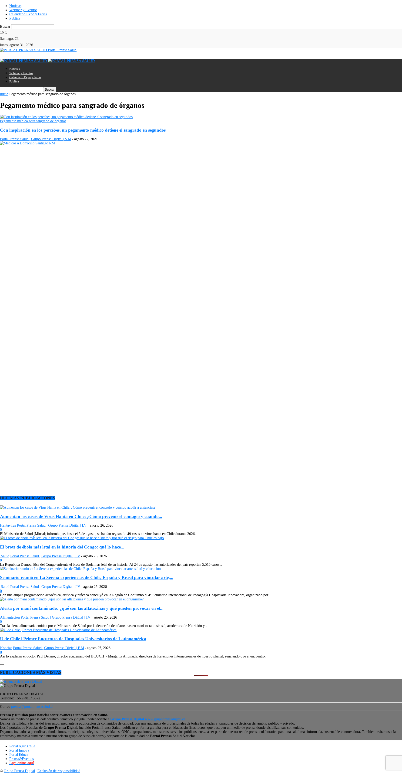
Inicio (4, 94)
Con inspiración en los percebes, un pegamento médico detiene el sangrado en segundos (83, 130)
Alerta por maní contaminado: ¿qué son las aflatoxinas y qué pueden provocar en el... (82, 608)
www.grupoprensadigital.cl (147, 719)
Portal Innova (19, 750)
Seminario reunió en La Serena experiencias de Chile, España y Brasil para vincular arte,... (86, 577)
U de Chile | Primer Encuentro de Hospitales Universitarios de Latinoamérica (73, 638)
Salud (4, 556)
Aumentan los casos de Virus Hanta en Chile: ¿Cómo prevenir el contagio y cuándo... (81, 516)
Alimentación (10, 617)
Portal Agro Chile (22, 746)
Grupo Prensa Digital (19, 771)
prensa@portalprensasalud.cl (32, 706)
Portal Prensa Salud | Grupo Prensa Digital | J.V (45, 556)
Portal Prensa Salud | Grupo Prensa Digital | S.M (35, 139)
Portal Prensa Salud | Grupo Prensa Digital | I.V (52, 525)
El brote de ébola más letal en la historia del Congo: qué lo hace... (62, 547)
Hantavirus (8, 525)
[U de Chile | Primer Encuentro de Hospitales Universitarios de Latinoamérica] (58, 630)
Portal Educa (18, 754)
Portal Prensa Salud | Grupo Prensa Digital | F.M (48, 648)
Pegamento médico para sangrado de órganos (33, 121)
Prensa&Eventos (21, 759)
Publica (14, 18)
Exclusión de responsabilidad (58, 771)
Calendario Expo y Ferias (28, 14)
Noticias (15, 6)
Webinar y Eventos (23, 10)
